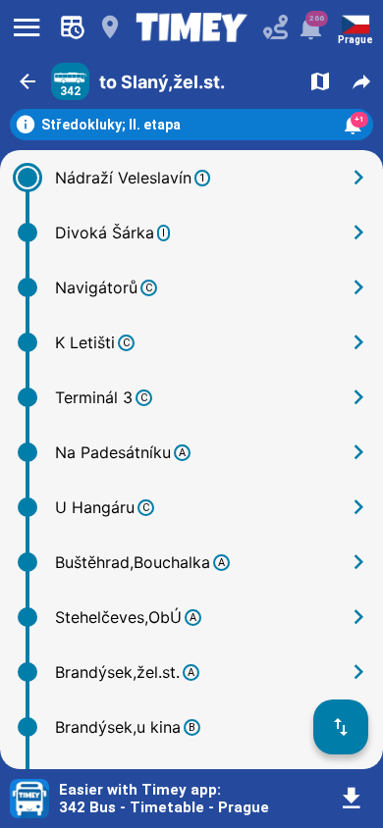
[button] (27, 81)
